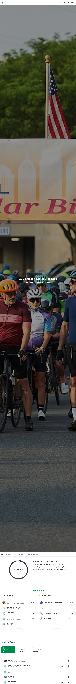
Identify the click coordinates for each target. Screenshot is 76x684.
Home (2, 554)
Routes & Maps (16, 554)
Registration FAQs (25, 554)
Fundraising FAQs (35, 554)
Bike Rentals (8, 554)
